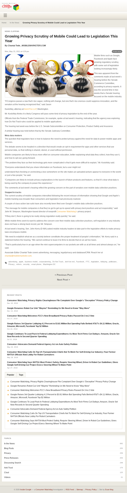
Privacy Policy (91, 490)
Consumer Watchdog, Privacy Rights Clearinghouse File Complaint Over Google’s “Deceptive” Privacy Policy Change (62, 300)
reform (18, 264)
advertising (12, 262)
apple (21, 262)
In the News (14, 23)
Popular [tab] (10, 375)
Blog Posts (9, 448)
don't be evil (69, 262)
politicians (113, 262)
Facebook (80, 262)
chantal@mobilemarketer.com (18, 256)
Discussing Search (12, 463)
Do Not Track (57, 262)
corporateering (45, 262)
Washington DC (49, 264)
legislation (95, 262)
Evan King (109, 490)
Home (4, 23)
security (26, 264)
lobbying (104, 262)
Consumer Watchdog (44, 490)
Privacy (11, 264)
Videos (7, 477)
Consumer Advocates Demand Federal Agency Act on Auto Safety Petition (42, 344)
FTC (87, 262)
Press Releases (11, 458)
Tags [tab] (21, 375)
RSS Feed (70, 490)
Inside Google (25, 490)
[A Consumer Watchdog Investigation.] (12, 7)
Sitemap (79, 490)
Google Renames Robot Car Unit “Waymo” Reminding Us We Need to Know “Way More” (48, 308)
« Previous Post (63, 275)
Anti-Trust (8, 468)
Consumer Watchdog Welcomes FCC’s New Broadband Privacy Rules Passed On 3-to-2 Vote (50, 316)
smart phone (36, 264)
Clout (6, 472)
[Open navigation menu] (5, 15)
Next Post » (63, 279)
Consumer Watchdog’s (67, 211)
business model (31, 262)
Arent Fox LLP (30, 109)
